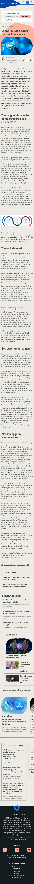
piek (17, 69)
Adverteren (17, 869)
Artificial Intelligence (10, 565)
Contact (17, 873)
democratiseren (21, 565)
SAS (28, 565)
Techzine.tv (13, 635)
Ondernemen (10, 26)
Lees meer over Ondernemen (16, 690)
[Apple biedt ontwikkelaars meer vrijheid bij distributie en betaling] (14, 705)
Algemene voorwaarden (17, 875)
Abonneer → (26, 16)
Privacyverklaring (17, 877)
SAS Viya (4, 378)
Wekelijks (16, 20)
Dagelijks (8, 20)
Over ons (17, 871)
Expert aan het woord (14, 745)
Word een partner (17, 867)
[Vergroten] (30, 220)
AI (2, 565)
